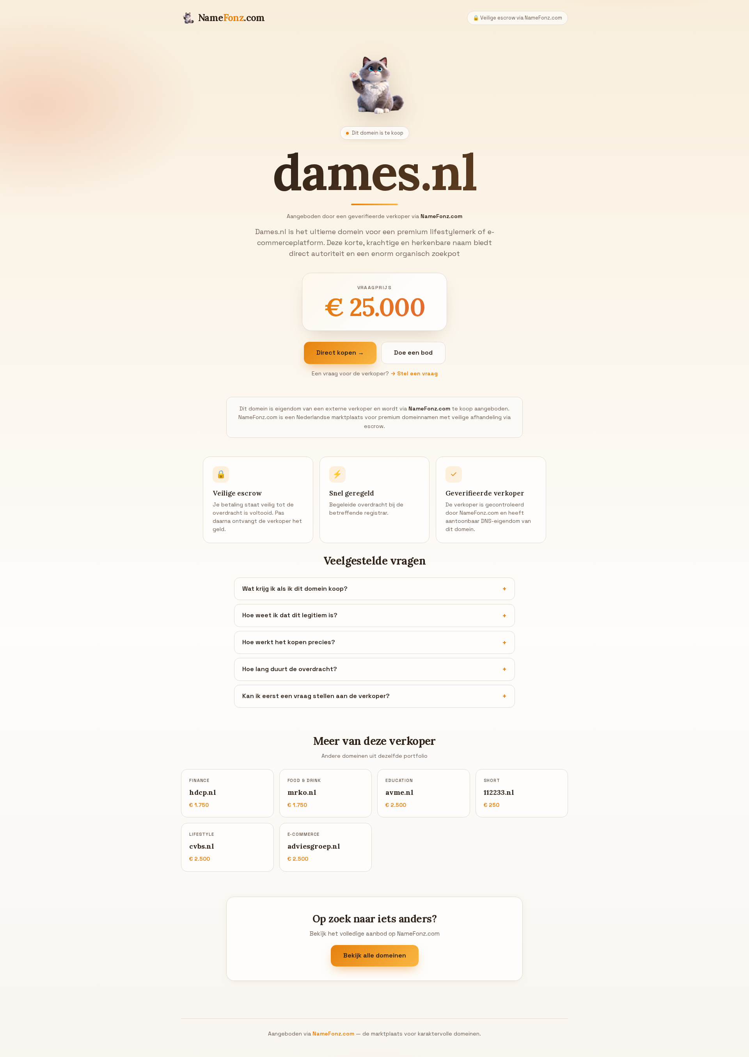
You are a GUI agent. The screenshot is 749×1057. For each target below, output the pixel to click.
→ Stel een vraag (414, 373)
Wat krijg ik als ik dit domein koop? (295, 588)
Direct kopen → (340, 352)
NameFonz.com (333, 1033)
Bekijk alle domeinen (374, 956)
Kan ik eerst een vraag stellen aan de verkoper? (316, 696)
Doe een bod (413, 352)
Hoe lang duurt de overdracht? (289, 669)
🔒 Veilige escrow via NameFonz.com (517, 17)
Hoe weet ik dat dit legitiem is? (289, 615)
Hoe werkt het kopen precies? (288, 642)
